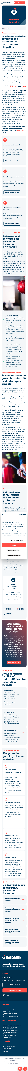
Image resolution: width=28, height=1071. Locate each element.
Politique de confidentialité (18, 1062)
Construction (7, 1037)
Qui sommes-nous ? (9, 1046)
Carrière (5, 1051)
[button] (3, 589)
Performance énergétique (11, 1016)
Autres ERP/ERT (8, 1029)
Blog (4, 1049)
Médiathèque (7, 1048)
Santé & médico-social (9, 1035)
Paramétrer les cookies (17, 540)
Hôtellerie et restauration (10, 1030)
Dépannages (6, 1011)
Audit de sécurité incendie (11, 145)
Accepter (14, 545)
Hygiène (5, 1014)
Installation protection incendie (13, 177)
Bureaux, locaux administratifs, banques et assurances (12, 1026)
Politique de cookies (13, 1063)
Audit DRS (20, 130)
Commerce (6, 1034)
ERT (24, 87)
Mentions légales (6, 1062)
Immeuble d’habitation (10, 1032)
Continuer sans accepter (14, 555)
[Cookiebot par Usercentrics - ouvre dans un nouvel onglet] (19, 515)
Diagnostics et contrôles (10, 1013)
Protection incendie (9, 1010)
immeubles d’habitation (10, 87)
